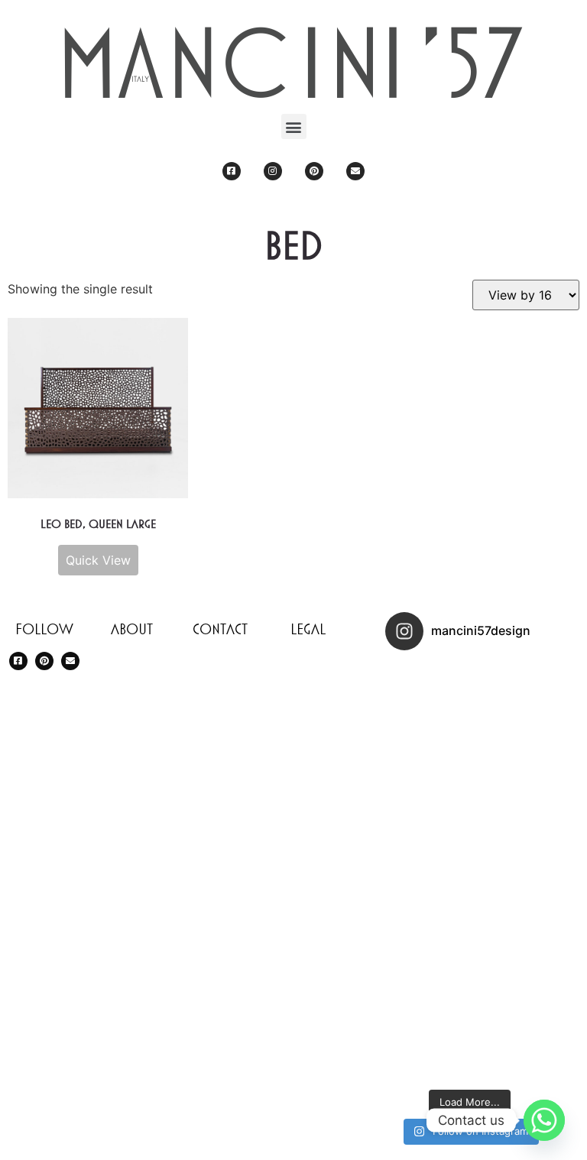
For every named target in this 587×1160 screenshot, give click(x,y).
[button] (293, 126)
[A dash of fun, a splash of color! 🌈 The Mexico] (511, 956)
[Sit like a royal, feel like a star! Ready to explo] (427, 704)
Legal (308, 629)
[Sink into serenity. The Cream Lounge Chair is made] (511, 704)
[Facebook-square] (231, 171)
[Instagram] (273, 171)
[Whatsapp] (544, 1120)
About (132, 629)
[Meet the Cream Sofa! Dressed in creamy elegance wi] (427, 956)
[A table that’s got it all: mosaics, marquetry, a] (511, 1040)
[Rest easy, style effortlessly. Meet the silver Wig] (511, 872)
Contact (220, 629)
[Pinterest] (314, 171)
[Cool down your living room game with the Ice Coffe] (427, 788)
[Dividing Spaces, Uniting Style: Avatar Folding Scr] (427, 872)
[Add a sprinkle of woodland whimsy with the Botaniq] (427, 1040)
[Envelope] (355, 171)
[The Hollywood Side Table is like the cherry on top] (511, 788)
